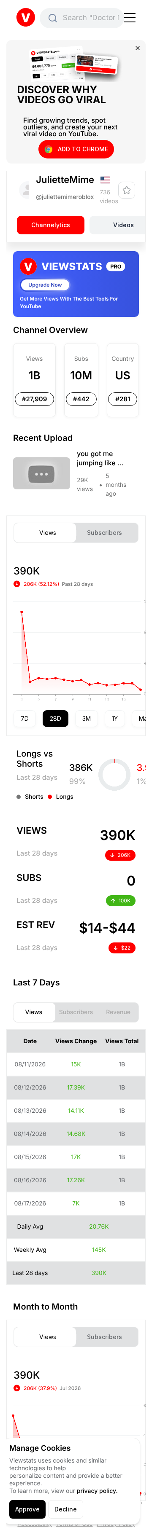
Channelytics (50, 225)
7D (25, 718)
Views (47, 533)
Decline (65, 1509)
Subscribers (104, 533)
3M (86, 718)
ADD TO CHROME (83, 149)
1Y (115, 718)
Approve (27, 1509)
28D (55, 718)
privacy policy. (97, 1491)
